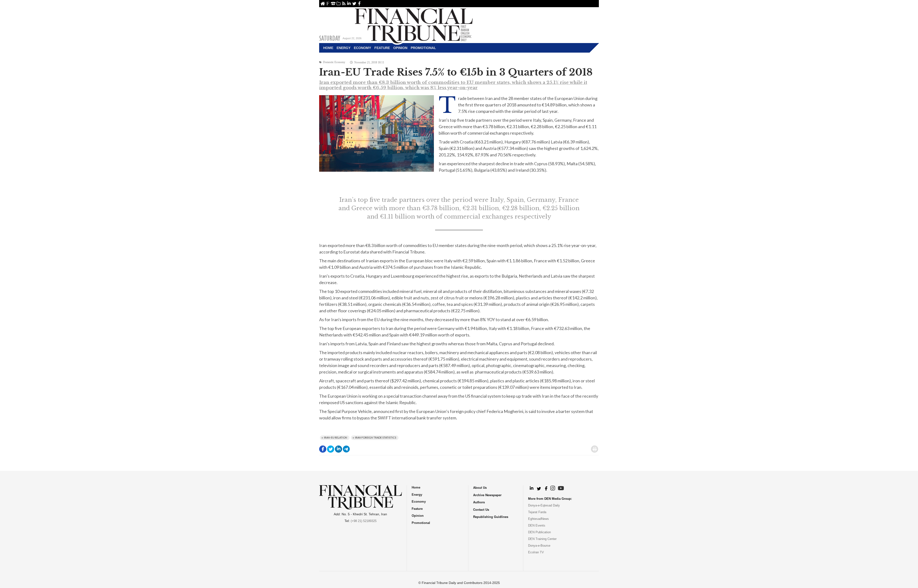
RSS (344, 3)
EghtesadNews (538, 519)
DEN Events (536, 525)
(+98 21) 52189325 (364, 521)
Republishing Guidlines (490, 516)
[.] (531, 488)
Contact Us (333, 3)
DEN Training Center (542, 539)
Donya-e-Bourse (539, 545)
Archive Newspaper (487, 495)
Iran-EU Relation (335, 437)
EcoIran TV (536, 552)
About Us (328, 3)
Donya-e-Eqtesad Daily (544, 505)
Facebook (359, 3)
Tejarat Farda (537, 512)
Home (323, 3)
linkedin (349, 3)
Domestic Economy (334, 62)
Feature (382, 48)
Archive (338, 3)
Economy (362, 48)
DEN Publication (539, 532)
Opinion (400, 48)
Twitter (354, 3)
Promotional (423, 48)
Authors (479, 502)
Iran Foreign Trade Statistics (375, 437)
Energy (343, 48)
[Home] (414, 25)
